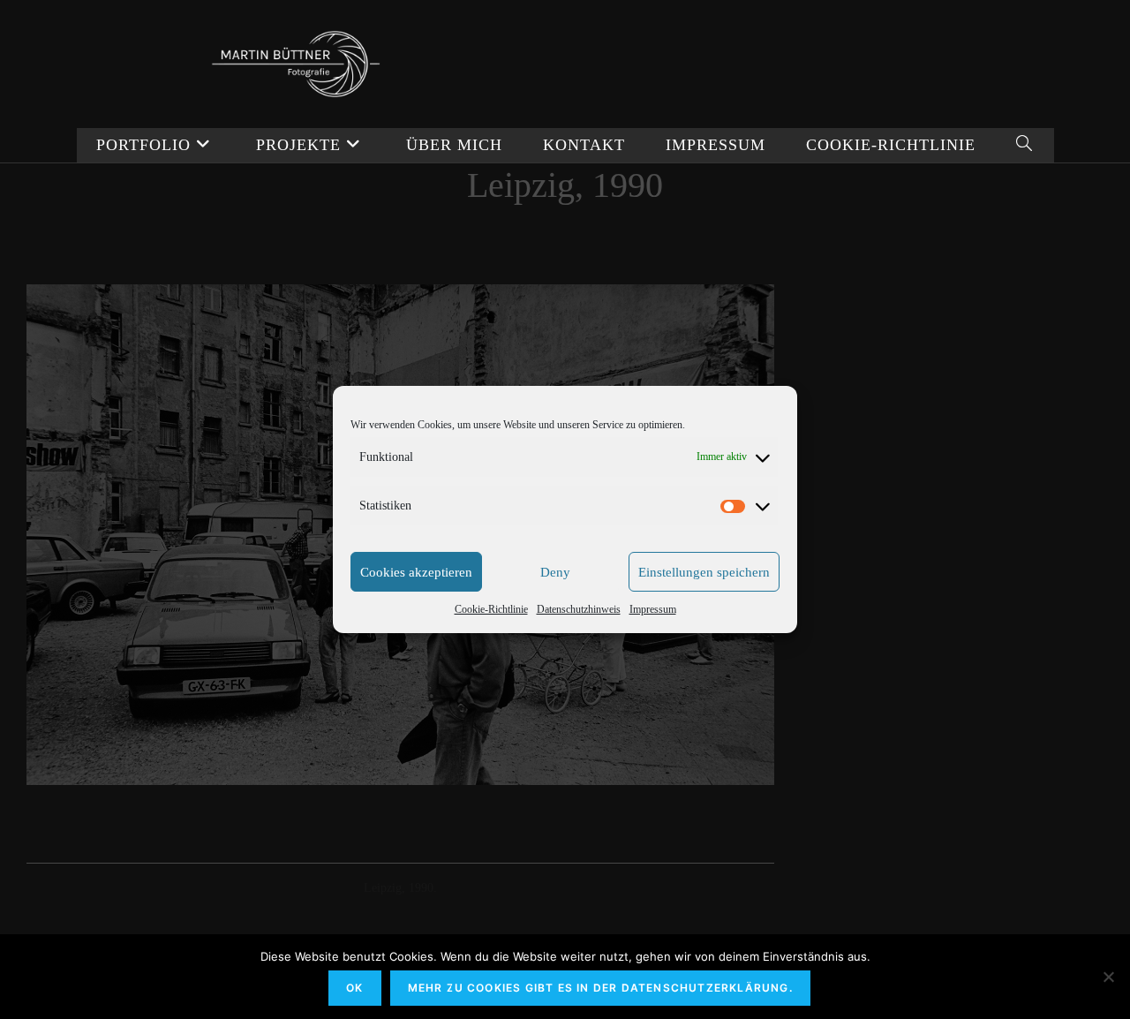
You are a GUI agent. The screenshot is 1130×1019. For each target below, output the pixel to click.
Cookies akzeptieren (416, 572)
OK (354, 987)
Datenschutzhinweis (579, 609)
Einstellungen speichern (704, 572)
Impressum (652, 609)
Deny (555, 572)
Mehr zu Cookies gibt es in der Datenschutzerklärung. (600, 987)
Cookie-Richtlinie (491, 609)
